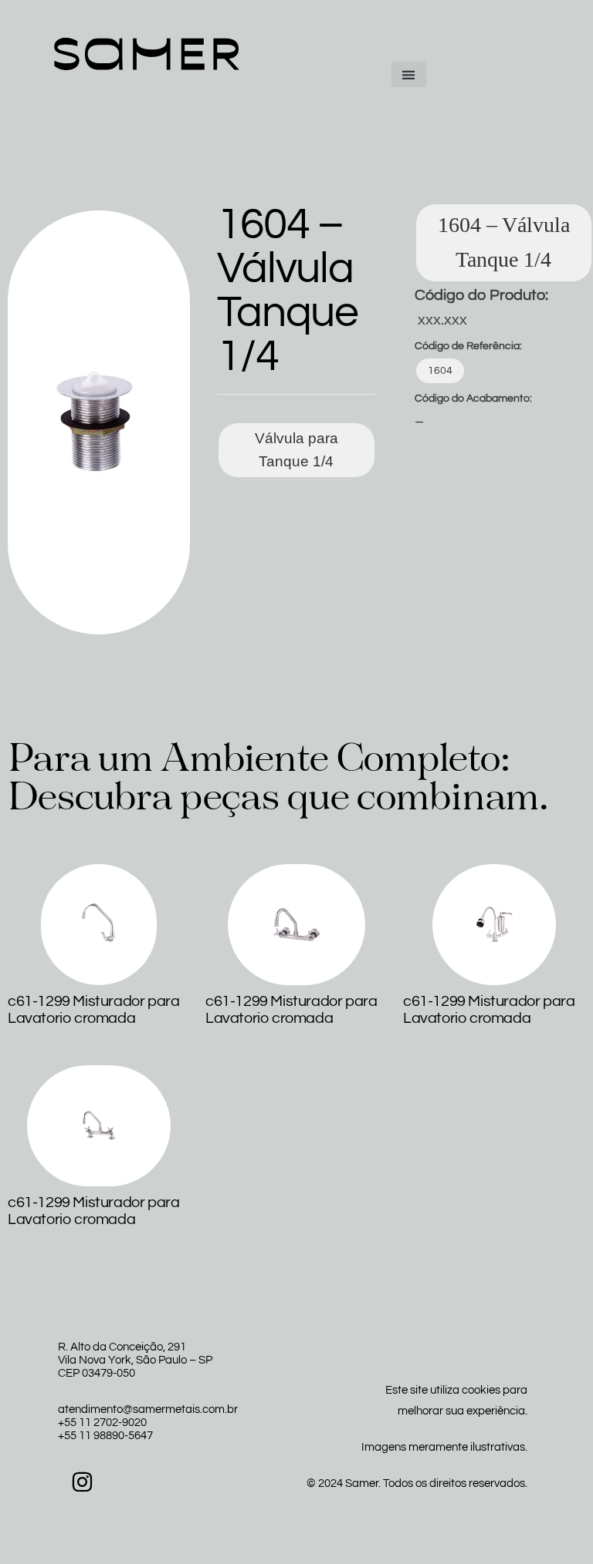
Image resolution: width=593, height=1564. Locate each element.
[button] (408, 74)
